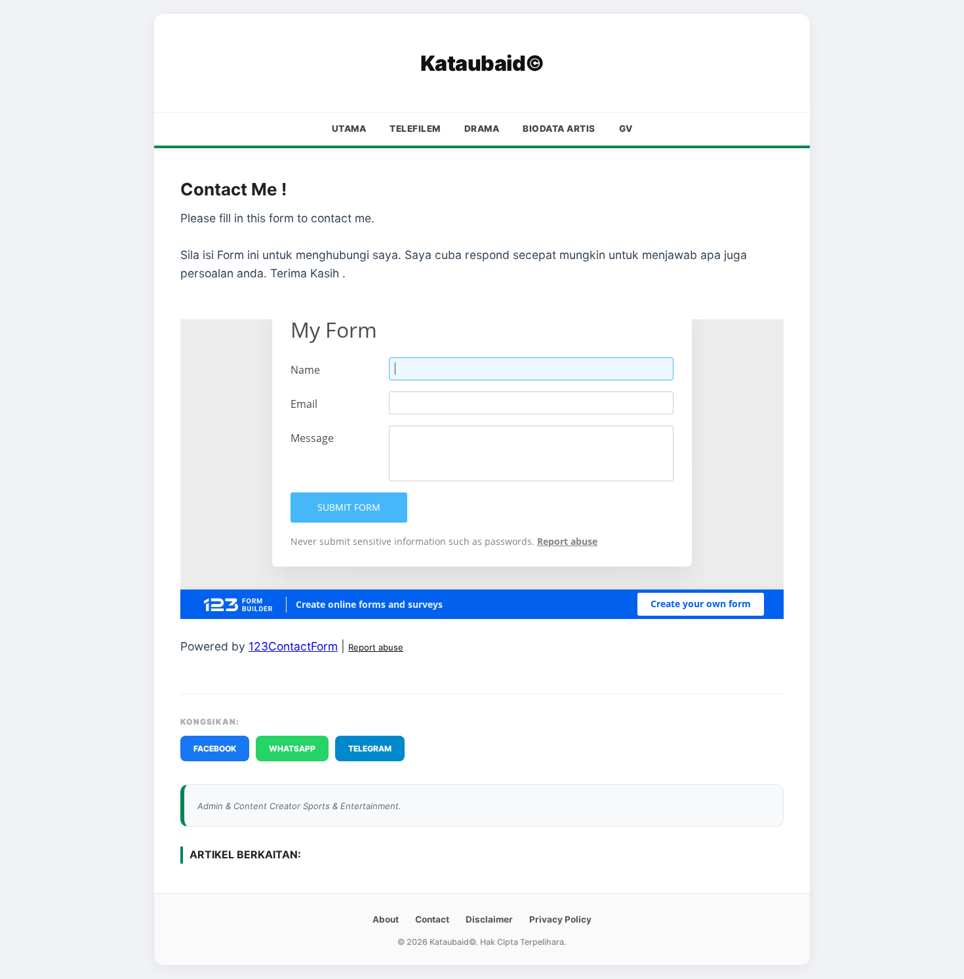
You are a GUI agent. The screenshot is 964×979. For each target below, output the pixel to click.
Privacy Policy (560, 919)
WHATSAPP (292, 748)
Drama (482, 128)
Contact (432, 919)
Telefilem (415, 128)
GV (626, 128)
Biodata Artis (559, 128)
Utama (349, 128)
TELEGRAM (370, 748)
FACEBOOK (214, 748)
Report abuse (375, 647)
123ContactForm (293, 646)
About (385, 919)
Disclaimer (489, 919)
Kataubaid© (482, 63)
